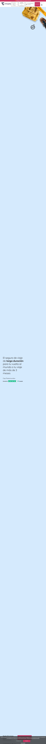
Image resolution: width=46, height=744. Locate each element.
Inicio (6, 3)
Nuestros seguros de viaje (14, 4)
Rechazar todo (18, 741)
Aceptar (26, 741)
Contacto (29, 4)
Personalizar (23, 743)
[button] (43, 3)
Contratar (37, 4)
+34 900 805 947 (30, 3)
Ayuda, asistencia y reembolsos (21, 4)
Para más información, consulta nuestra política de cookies (28, 738)
